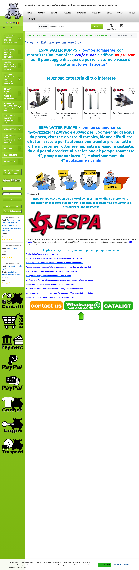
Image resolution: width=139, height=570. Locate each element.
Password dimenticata (12, 211)
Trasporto (81, 13)
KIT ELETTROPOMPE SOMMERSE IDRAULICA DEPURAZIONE (9, 52)
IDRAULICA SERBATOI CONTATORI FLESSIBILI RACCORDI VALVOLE (10, 93)
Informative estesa (121, 565)
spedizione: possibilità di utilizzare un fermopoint (12, 274)
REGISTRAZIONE (12, 206)
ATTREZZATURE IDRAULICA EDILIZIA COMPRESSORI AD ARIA (10, 107)
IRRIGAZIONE (8, 149)
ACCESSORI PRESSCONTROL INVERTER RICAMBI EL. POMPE (10, 65)
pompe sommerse (98, 50)
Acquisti (41, 13)
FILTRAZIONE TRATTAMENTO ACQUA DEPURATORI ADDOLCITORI (9, 79)
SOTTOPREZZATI (9, 161)
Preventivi (96, 13)
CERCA (96, 27)
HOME (29, 13)
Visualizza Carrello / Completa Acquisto (12, 171)
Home (29, 35)
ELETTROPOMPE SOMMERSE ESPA (121, 35)
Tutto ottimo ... (13, 248)
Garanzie (67, 13)
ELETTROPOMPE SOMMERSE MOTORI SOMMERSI (91, 35)
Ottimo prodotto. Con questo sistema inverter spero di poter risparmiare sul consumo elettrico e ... (11, 225)
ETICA (109, 13)
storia (120, 13)
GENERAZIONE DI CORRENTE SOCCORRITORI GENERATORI (9, 119)
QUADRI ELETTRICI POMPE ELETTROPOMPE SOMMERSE (10, 138)
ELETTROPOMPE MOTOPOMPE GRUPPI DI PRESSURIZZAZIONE (10, 38)
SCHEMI (132, 13)
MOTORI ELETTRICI (10, 129)
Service (54, 13)
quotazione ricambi (83, 160)
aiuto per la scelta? (89, 64)
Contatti (31, 19)
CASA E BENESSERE (10, 155)
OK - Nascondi (104, 565)
